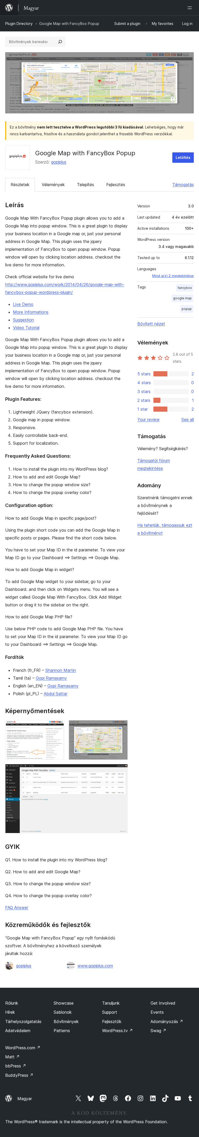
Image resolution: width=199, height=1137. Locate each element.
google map (182, 298)
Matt (12, 1056)
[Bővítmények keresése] (60, 42)
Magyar (24, 1098)
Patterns (62, 1030)
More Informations (30, 312)
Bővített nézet (151, 323)
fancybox (185, 288)
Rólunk (11, 1003)
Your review (148, 419)
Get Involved (163, 1003)
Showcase (64, 1003)
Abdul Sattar (55, 693)
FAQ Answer (16, 907)
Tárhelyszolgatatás (23, 1021)
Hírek (10, 1012)
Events (157, 1012)
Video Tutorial (26, 327)
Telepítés (85, 184)
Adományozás (167, 1021)
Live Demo (23, 304)
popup (187, 309)
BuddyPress (19, 1075)
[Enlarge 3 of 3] (120, 771)
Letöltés (183, 157)
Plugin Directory (19, 23)
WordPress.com (22, 1047)
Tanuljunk (111, 1003)
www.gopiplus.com (95, 965)
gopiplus (58, 162)
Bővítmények (66, 1021)
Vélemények (53, 184)
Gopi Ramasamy (51, 678)
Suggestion (23, 319)
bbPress (15, 1065)
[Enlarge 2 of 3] (120, 727)
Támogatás (183, 184)
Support (109, 1012)
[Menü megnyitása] (190, 8)
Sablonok (63, 1012)
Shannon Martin (60, 670)
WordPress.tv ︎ (117, 1030)
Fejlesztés (115, 184)
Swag (158, 1030)
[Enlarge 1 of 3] (57, 727)
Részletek (20, 184)
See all (187, 419)
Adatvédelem (17, 1030)
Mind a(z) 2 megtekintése (173, 276)
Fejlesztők (112, 1021)
